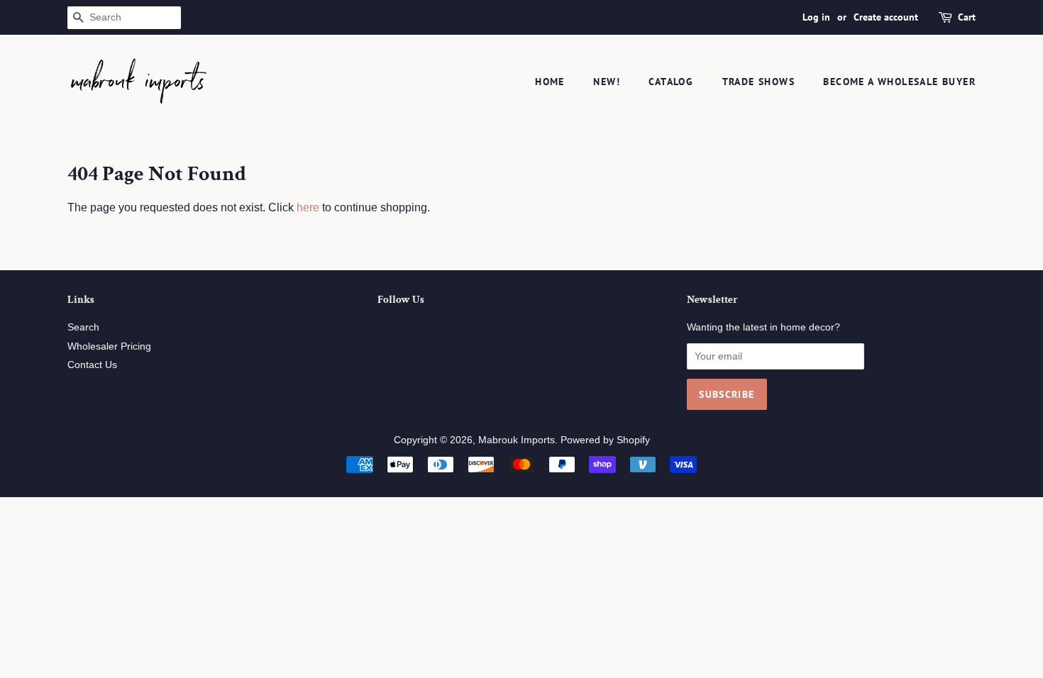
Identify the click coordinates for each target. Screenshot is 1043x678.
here (308, 207)
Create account (886, 17)
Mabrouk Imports (516, 440)
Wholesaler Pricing (109, 346)
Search (83, 327)
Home (550, 81)
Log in (816, 17)
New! (606, 81)
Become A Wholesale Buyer (899, 81)
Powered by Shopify (605, 440)
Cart (967, 17)
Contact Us (92, 365)
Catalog (671, 81)
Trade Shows (758, 81)
